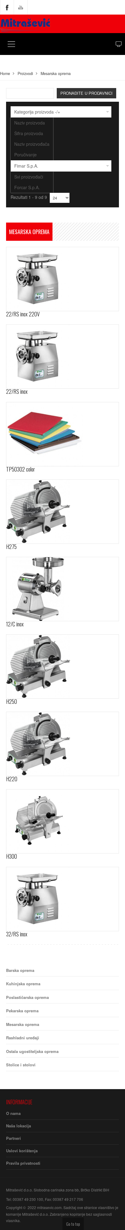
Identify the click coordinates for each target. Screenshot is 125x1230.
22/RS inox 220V (23, 314)
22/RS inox (17, 391)
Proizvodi (25, 73)
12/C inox (15, 624)
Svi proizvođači (28, 177)
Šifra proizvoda (28, 133)
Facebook (7, 7)
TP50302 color (20, 469)
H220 (11, 779)
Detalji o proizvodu (56, 263)
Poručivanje (25, 155)
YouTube (20, 7)
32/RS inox (16, 934)
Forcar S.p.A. (27, 187)
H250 (11, 701)
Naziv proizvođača (31, 144)
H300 (11, 856)
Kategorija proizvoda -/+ (37, 112)
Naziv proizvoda (29, 123)
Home (5, 73)
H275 (11, 546)
